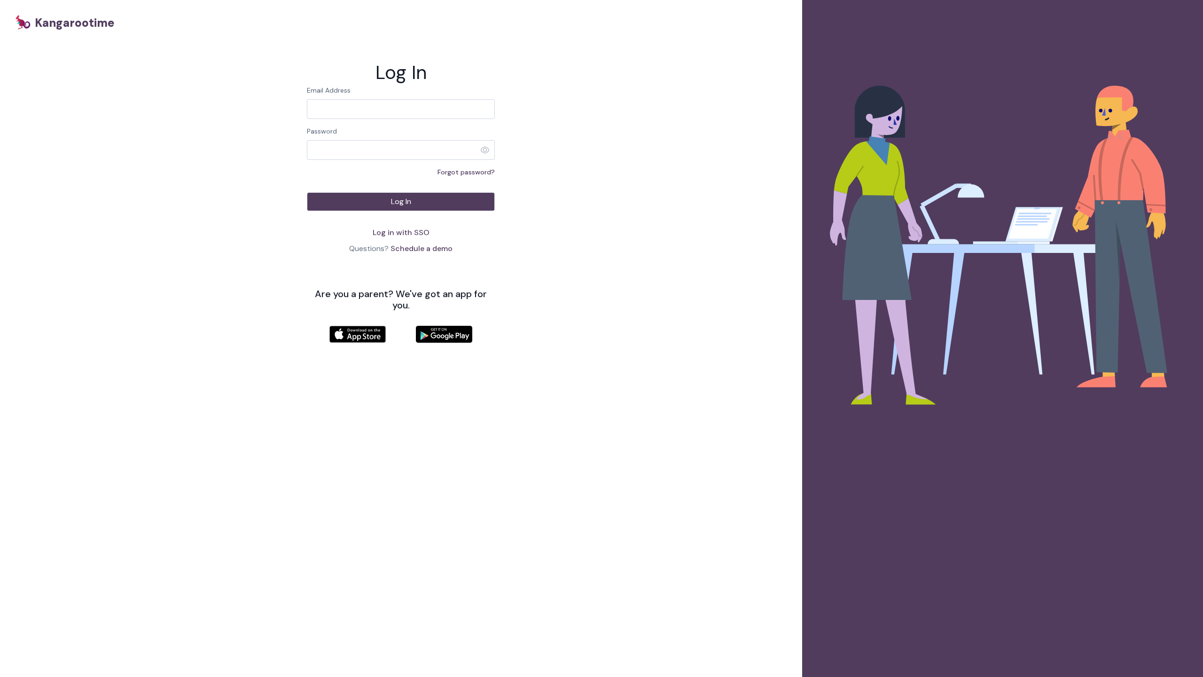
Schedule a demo (422, 248)
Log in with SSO (401, 232)
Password (322, 131)
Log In (401, 201)
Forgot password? (466, 172)
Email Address (329, 90)
